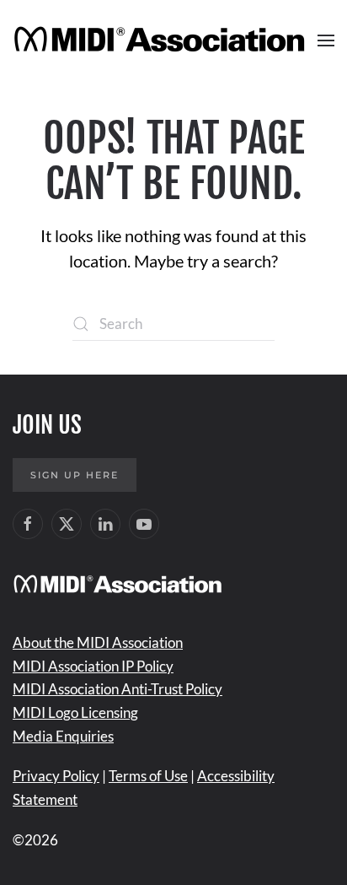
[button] (326, 40)
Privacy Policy (56, 776)
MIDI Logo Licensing (75, 712)
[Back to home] (162, 40)
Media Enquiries (63, 736)
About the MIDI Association (98, 642)
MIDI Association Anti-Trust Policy (117, 689)
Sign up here (74, 475)
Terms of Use (148, 776)
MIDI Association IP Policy (93, 666)
